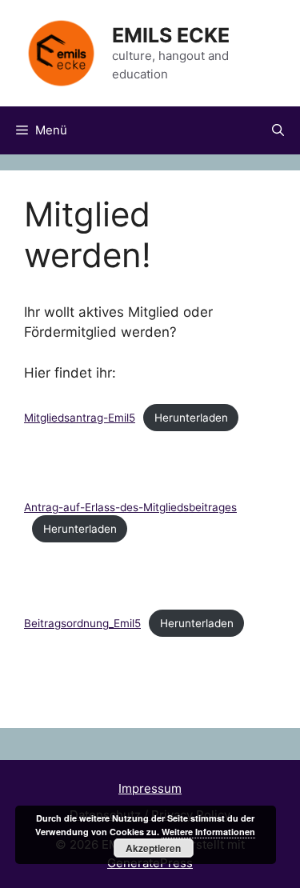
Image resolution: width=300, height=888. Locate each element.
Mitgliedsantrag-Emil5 (79, 417)
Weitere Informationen (208, 832)
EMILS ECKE (171, 35)
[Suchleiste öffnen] (278, 130)
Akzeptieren (153, 848)
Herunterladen (191, 417)
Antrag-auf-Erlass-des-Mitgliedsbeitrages (130, 507)
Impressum (150, 788)
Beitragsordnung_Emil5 (82, 623)
